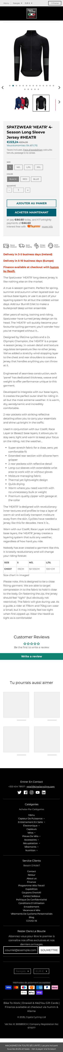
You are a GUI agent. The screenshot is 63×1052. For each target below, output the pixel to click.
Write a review (31, 656)
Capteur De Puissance (30, 818)
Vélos (30, 832)
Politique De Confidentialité (31, 899)
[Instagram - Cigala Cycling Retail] (32, 792)
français (16, 3)
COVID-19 (31, 920)
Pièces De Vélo (30, 836)
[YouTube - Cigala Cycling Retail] (38, 792)
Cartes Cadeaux (31, 896)
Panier (55, 3)
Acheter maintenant (31, 212)
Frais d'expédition (33, 149)
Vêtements (30, 846)
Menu (31, 815)
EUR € (27, 3)
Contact (31, 871)
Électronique (30, 825)
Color (10, 174)
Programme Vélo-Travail (31, 885)
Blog (31, 917)
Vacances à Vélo (31, 910)
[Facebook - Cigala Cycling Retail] (26, 792)
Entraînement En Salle (30, 822)
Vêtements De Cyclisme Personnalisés (31, 913)
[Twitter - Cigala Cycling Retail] (19, 792)
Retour (31, 874)
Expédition (32, 889)
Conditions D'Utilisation (31, 903)
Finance (31, 882)
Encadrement (31, 906)
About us (31, 878)
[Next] (59, 87)
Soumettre (49, 950)
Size (9, 162)
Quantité (11, 186)
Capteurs (31, 829)
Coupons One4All (31, 892)
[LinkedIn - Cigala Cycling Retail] (44, 792)
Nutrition (30, 850)
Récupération (30, 843)
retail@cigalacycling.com (41, 786)
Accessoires (30, 839)
